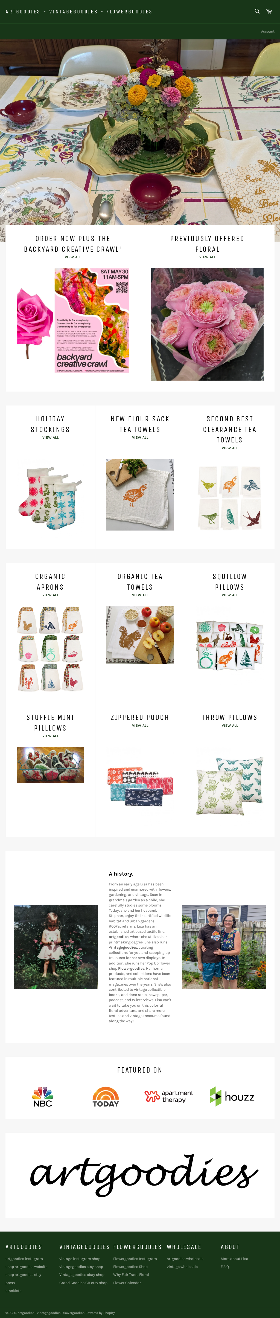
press (10, 1283)
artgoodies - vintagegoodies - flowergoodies (79, 11)
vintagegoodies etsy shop (81, 1266)
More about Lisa (234, 1258)
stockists (13, 1290)
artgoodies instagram (24, 1258)
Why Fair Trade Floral (131, 1274)
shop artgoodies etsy (23, 1274)
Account (268, 31)
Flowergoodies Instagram (135, 1258)
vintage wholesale (182, 1266)
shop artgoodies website (26, 1266)
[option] (140, 140)
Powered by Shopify (100, 1313)
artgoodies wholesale (185, 1258)
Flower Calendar (127, 1283)
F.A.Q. (225, 1266)
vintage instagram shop (79, 1258)
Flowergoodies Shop (130, 1266)
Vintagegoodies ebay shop (81, 1274)
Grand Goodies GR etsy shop (83, 1283)
